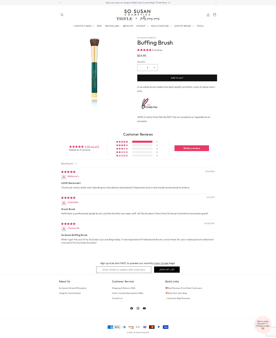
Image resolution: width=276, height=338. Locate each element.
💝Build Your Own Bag (176, 293)
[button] (62, 15)
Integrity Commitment (70, 293)
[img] (68, 171)
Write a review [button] (191, 148)
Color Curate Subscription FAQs (127, 293)
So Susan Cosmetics (141, 332)
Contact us (117, 298)
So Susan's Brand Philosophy (72, 288)
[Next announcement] (216, 2)
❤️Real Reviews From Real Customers (183, 288)
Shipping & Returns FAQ (123, 288)
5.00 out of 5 (92, 146)
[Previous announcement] (60, 2)
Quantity (141, 62)
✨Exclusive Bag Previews (177, 298)
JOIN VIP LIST (167, 269)
